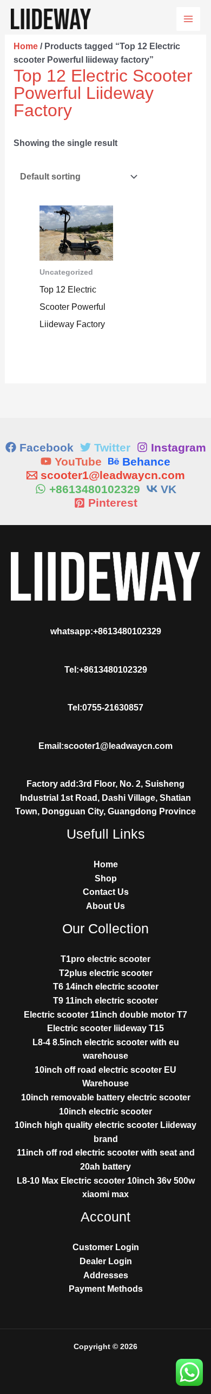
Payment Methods (106, 1288)
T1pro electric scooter (105, 959)
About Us (105, 906)
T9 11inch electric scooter (105, 1000)
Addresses (105, 1275)
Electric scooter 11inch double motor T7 (105, 1014)
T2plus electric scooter (106, 973)
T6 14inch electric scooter (106, 986)
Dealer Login (106, 1261)
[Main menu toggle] (188, 19)
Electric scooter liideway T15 (105, 1028)
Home (26, 46)
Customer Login (105, 1247)
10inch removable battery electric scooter (105, 1097)
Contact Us (106, 892)
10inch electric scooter (105, 1111)
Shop (106, 878)
